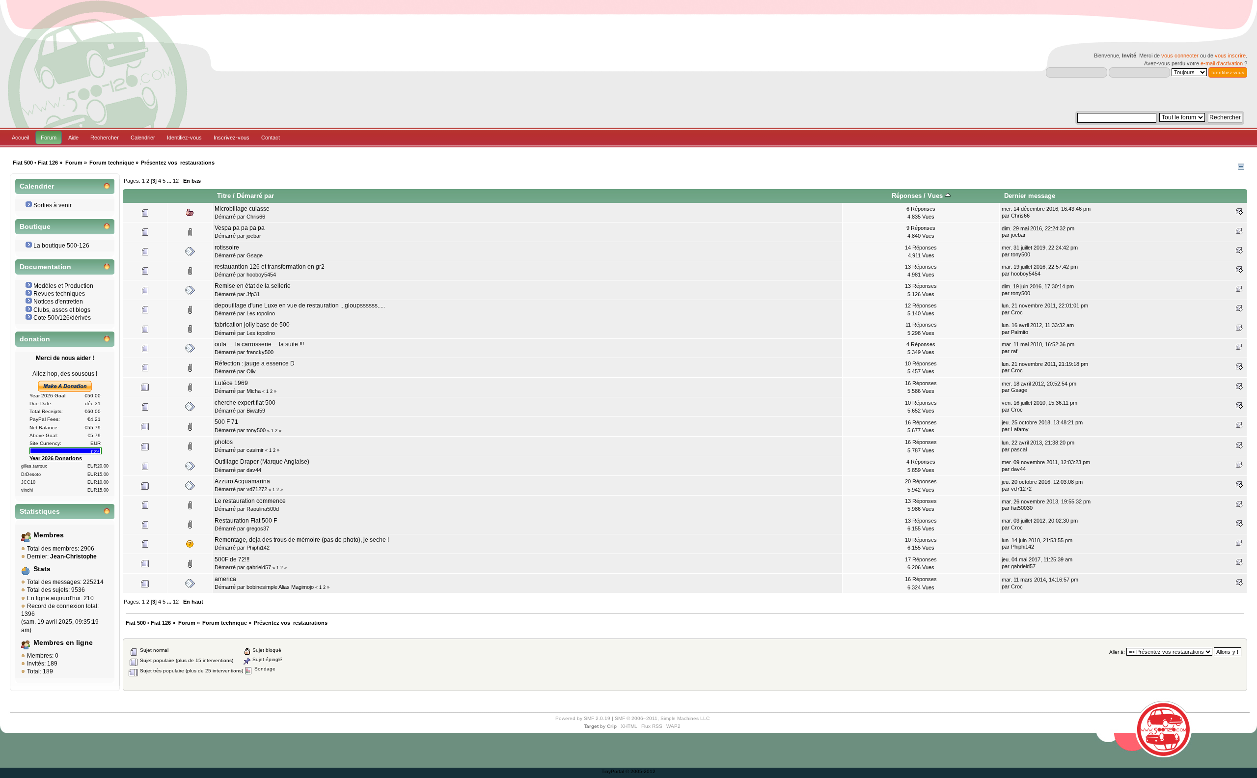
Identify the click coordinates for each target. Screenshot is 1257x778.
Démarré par (255, 195)
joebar (253, 236)
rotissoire (227, 247)
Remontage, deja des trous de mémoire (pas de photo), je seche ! (302, 539)
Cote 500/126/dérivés (62, 317)
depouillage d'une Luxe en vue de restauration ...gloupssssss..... (300, 305)
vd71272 (256, 489)
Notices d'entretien (58, 301)
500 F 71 (226, 421)
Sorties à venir (52, 205)
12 (176, 181)
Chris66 (255, 217)
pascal (1019, 449)
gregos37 (257, 528)
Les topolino (260, 313)
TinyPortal (612, 771)
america (225, 579)
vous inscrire (1230, 55)
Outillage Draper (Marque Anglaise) (262, 461)
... (170, 181)
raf (1014, 351)
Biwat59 (255, 411)
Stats (42, 569)
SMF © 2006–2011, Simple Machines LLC (662, 718)
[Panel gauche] (1241, 168)
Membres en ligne (63, 642)
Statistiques (40, 511)
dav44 (253, 470)
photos (224, 442)
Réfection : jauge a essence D (255, 363)
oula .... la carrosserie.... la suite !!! (259, 344)
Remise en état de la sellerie (253, 285)
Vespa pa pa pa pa (240, 227)
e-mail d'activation (1222, 63)
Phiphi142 (258, 548)
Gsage (254, 255)
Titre (224, 195)
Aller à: (1117, 652)
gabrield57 (258, 567)
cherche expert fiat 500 (245, 402)
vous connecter (1180, 55)
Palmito (1019, 332)
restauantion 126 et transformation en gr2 (270, 266)
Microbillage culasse (242, 208)
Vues (936, 195)
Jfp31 (253, 294)
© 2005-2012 (641, 771)
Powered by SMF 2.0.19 (582, 718)
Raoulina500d (262, 509)
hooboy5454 (261, 275)
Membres (48, 535)
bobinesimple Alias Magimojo (280, 587)
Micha (253, 391)
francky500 (259, 352)
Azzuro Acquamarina (242, 481)
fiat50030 (1022, 508)
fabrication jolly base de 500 (252, 324)
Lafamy (1020, 429)
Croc (1017, 312)
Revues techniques (59, 293)
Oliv (251, 371)
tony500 (1020, 254)
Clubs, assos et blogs (61, 309)
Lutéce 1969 (231, 383)
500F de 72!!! (232, 559)
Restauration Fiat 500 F (246, 520)
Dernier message (1029, 195)
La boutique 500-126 (61, 245)
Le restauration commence (250, 501)
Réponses (907, 195)
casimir (255, 450)
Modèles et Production (63, 285)
